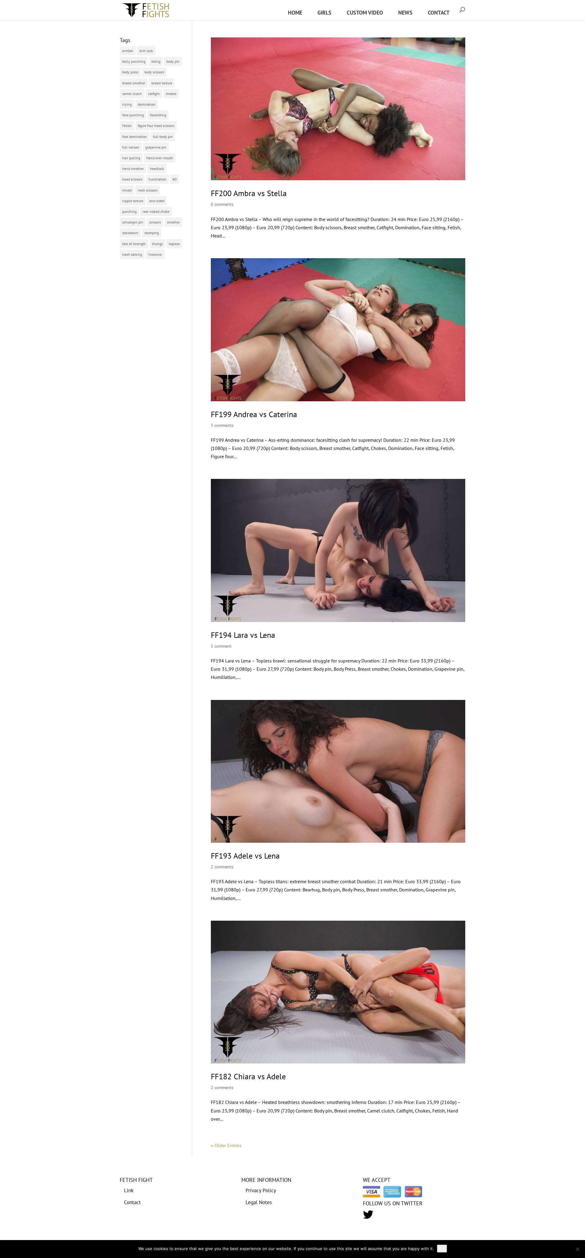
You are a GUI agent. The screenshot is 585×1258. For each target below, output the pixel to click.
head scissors (132, 179)
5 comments (222, 425)
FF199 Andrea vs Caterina (254, 414)
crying (127, 104)
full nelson (130, 147)
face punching (133, 115)
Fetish (127, 125)
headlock (157, 168)
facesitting (158, 115)
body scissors (154, 72)
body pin (172, 61)
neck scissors (148, 190)
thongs (157, 243)
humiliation (157, 179)
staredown (130, 232)
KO (174, 179)
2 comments (222, 867)
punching (129, 211)
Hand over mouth (159, 158)
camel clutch (132, 93)
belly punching (133, 61)
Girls (324, 12)
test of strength (134, 243)
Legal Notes (259, 1202)
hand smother (133, 168)
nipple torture (132, 201)
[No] (577, 1249)
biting (155, 61)
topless (174, 243)
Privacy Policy (261, 1190)
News (405, 12)
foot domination (134, 136)
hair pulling (131, 158)
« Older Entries (226, 1145)
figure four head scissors (156, 125)
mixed (127, 190)
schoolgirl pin (132, 222)
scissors (155, 222)
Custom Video (365, 12)
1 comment (221, 646)
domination (146, 104)
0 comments (222, 204)
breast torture (161, 83)
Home (295, 12)
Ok (442, 1248)
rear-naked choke (156, 211)
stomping (151, 232)
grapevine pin (155, 147)
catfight (154, 93)
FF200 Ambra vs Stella (249, 193)
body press (130, 72)
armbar (127, 50)
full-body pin (163, 136)
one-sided (156, 201)
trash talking (132, 254)
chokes (171, 93)
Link (128, 1190)
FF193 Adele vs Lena (245, 856)
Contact (438, 12)
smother (173, 222)
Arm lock (146, 50)
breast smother (133, 83)
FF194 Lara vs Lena (243, 635)
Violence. (155, 254)
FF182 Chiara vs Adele (248, 1076)
